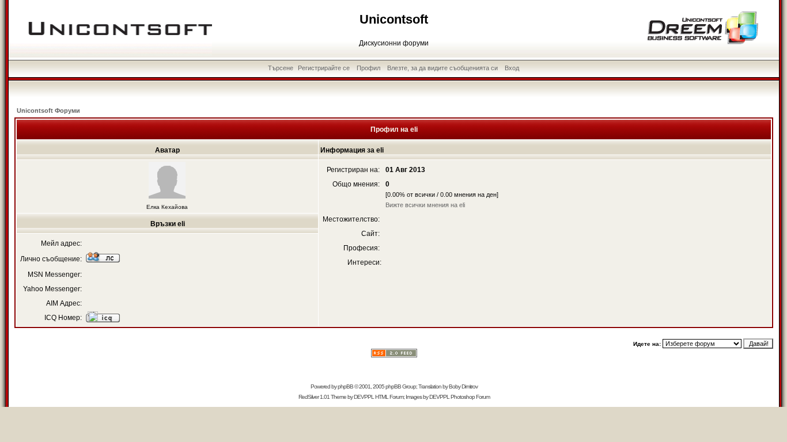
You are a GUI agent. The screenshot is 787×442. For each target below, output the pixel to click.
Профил (368, 67)
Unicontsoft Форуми (48, 110)
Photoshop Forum (470, 397)
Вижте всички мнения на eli (425, 204)
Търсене (280, 67)
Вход (512, 67)
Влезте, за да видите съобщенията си (442, 67)
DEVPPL (364, 397)
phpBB (345, 386)
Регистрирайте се (324, 67)
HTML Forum (389, 397)
